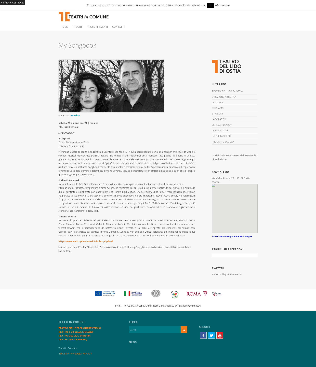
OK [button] (210, 5)
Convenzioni (220, 130)
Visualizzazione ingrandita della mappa (232, 236)
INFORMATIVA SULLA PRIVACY (75, 353)
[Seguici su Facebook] (203, 335)
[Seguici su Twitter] (211, 335)
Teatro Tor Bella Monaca (75, 331)
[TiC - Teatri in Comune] (83, 15)
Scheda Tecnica (221, 124)
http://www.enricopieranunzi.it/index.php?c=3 (85, 241)
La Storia (218, 102)
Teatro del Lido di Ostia (227, 91)
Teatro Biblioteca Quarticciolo (79, 328)
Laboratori (219, 119)
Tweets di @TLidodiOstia (227, 274)
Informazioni (222, 5)
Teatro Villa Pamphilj (72, 339)
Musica (75, 115)
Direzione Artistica (224, 96)
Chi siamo (218, 108)
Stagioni (217, 113)
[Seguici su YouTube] (219, 335)
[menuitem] (64, 27)
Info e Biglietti (221, 136)
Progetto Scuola (223, 141)
